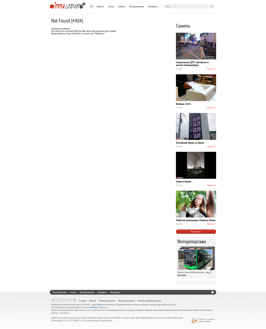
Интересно (153, 6)
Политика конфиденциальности (149, 300)
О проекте (82, 300)
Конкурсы (102, 292)
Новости (100, 6)
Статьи (111, 6)
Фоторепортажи (137, 6)
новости (100, 304)
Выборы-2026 (183, 103)
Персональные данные (126, 300)
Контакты (92, 300)
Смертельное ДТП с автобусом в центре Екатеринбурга (192, 63)
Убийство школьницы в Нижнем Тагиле (196, 220)
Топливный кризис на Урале (190, 142)
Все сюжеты (196, 231)
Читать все (210, 69)
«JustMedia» (93, 307)
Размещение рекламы (107, 300)
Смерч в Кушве (183, 181)
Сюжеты (121, 6)
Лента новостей (59, 292)
